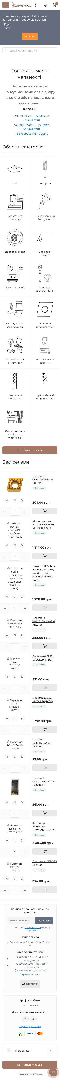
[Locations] (36, 5)
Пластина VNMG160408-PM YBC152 (43, 621)
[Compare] (22, 500)
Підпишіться (44, 920)
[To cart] (45, 511)
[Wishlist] (15, 500)
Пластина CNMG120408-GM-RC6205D (44, 781)
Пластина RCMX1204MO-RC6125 (42, 743)
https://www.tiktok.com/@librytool (33, 1019)
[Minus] (5, 511)
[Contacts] (45, 5)
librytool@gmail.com (30, 1026)
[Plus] (25, 511)
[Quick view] (7, 500)
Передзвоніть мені (30, 974)
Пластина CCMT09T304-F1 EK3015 (42, 479)
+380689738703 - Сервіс (32, 133)
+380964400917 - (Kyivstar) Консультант (31, 965)
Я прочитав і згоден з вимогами (32, 929)
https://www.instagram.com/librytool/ (25, 1019)
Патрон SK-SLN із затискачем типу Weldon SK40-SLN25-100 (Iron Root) (43, 573)
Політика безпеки (33, 928)
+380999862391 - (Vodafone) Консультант (31, 959)
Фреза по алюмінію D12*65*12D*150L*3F (44, 826)
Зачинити (30, 36)
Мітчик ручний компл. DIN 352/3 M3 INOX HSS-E (43, 524)
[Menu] (5, 5)
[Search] (6, 50)
